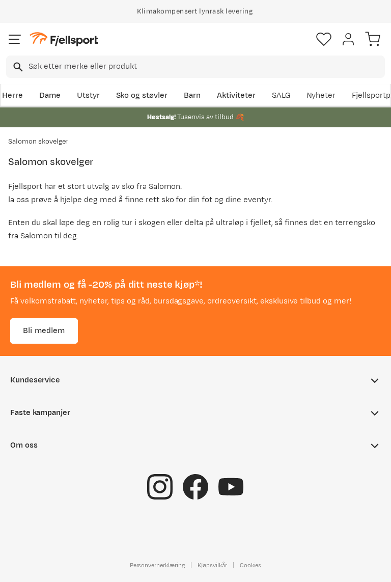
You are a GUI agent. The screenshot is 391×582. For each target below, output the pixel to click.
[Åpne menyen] (15, 39)
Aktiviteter (236, 95)
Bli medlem (44, 330)
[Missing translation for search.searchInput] (17, 67)
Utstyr (88, 95)
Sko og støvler (142, 95)
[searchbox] (205, 66)
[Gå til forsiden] (64, 39)
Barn (192, 95)
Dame (50, 95)
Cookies (251, 565)
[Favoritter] (324, 39)
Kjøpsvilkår (212, 565)
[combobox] (195, 67)
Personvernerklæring (157, 565)
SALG (281, 95)
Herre (12, 95)
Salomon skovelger (38, 141)
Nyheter (321, 95)
